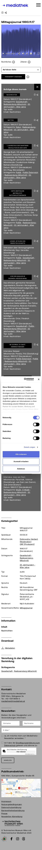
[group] (21, 69)
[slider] (21, 56)
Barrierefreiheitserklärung (12, 810)
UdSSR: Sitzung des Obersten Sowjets (17, 242)
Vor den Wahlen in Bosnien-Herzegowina (18, 277)
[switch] (36, 424)
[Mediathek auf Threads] (23, 839)
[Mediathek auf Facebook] (11, 838)
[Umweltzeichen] (4, 838)
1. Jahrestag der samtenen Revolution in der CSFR (17, 147)
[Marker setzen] (27, 53)
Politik (18, 172)
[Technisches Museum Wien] (12, 823)
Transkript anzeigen (13, 77)
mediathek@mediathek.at (13, 701)
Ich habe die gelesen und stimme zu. (22, 744)
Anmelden (8, 760)
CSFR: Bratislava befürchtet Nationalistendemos (17, 193)
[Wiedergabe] (3, 53)
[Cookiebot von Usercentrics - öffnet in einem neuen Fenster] (25, 379)
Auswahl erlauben (21, 461)
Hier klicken (21, 752)
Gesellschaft (21, 102)
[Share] (19, 53)
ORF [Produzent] (27, 544)
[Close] (37, 87)
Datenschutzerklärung (11, 807)
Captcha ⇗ (30, 754)
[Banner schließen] (38, 379)
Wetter (11, 120)
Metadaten (10, 648)
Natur (18, 127)
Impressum (6, 801)
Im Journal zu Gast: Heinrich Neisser (18, 346)
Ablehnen (21, 469)
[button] (35, 53)
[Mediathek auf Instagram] (17, 839)
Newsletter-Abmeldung (11, 816)
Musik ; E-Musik (22, 490)
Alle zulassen (21, 454)
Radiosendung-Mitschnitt (15, 104)
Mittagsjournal (26, 608)
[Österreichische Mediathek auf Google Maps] (21, 788)
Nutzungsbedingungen (11, 804)
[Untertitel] (31, 53)
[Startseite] (14, 5)
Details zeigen (29, 447)
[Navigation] (38, 5)
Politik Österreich (30, 172)
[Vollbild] (39, 53)
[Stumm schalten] (23, 53)
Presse (4, 813)
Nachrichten (11, 95)
